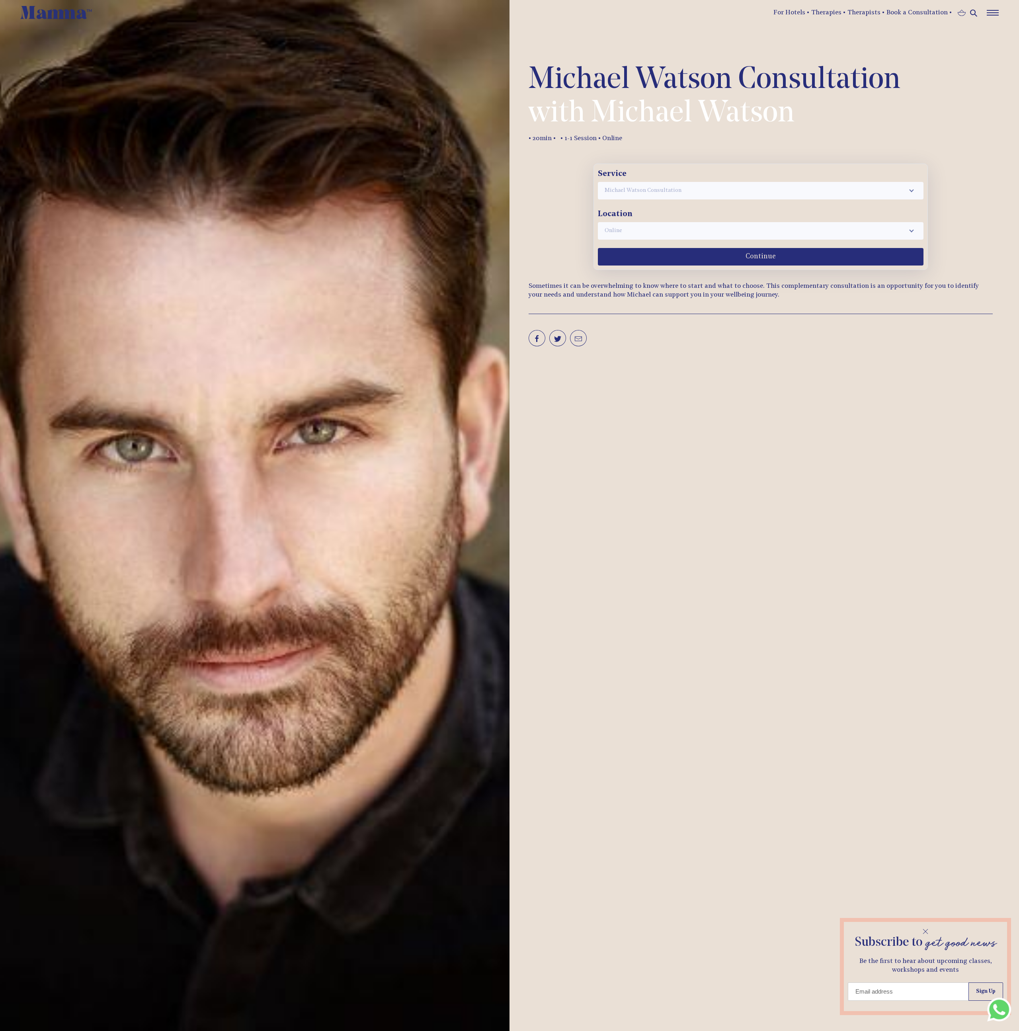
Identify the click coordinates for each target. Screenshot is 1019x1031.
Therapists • (865, 13)
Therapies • (828, 13)
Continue (761, 256)
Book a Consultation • (919, 13)
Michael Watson (693, 113)
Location (615, 214)
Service (612, 174)
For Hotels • (791, 13)
